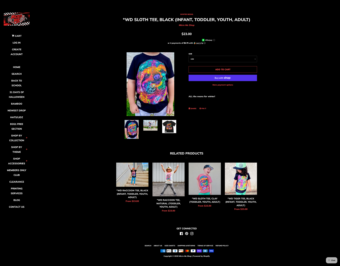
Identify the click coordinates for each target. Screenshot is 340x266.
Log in (17, 42)
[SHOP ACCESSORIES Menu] (26, 161)
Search (148, 246)
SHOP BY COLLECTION (16, 138)
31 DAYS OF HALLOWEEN (16, 94)
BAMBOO (16, 103)
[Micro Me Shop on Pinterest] (186, 234)
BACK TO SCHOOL (16, 83)
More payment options (222, 85)
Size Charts (170, 246)
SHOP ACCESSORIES (16, 161)
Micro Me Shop (186, 25)
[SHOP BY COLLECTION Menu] (26, 138)
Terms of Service (205, 246)
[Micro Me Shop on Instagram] (192, 234)
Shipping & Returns (186, 246)
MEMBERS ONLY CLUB (16, 173)
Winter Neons (186, 14)
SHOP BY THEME (16, 149)
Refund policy (222, 246)
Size (190, 54)
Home (16, 67)
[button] (186, 43)
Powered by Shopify (201, 256)
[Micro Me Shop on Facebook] (181, 234)
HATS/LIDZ (16, 117)
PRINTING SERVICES (17, 191)
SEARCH (17, 73)
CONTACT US (16, 206)
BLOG (16, 200)
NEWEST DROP (17, 110)
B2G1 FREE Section (16, 126)
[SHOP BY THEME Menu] (26, 149)
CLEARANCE (16, 181)
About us (158, 246)
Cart (18, 35)
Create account (17, 52)
